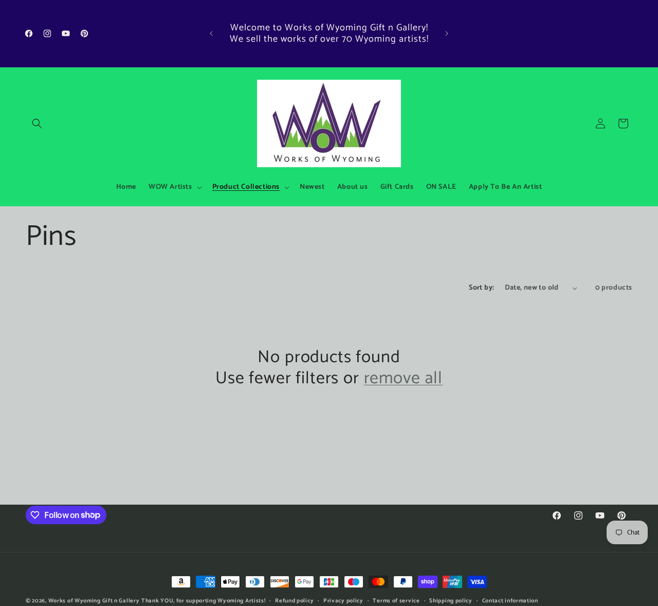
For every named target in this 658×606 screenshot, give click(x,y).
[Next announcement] (446, 33)
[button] (37, 123)
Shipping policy (450, 600)
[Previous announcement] (211, 33)
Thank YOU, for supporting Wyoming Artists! (203, 600)
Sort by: (481, 288)
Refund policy (294, 600)
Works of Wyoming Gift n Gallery (94, 600)
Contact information (510, 600)
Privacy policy (343, 600)
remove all (403, 378)
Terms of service (396, 600)
